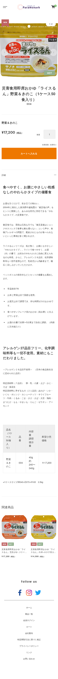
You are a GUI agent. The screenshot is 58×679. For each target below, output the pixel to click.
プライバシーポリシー (29, 646)
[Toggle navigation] (4, 6)
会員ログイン (29, 620)
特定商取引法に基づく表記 (29, 639)
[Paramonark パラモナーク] (29, 7)
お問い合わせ (29, 658)
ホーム (29, 607)
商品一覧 (29, 614)
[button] (4, 52)
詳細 (4, 174)
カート (29, 626)
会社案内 (29, 633)
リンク (29, 652)
